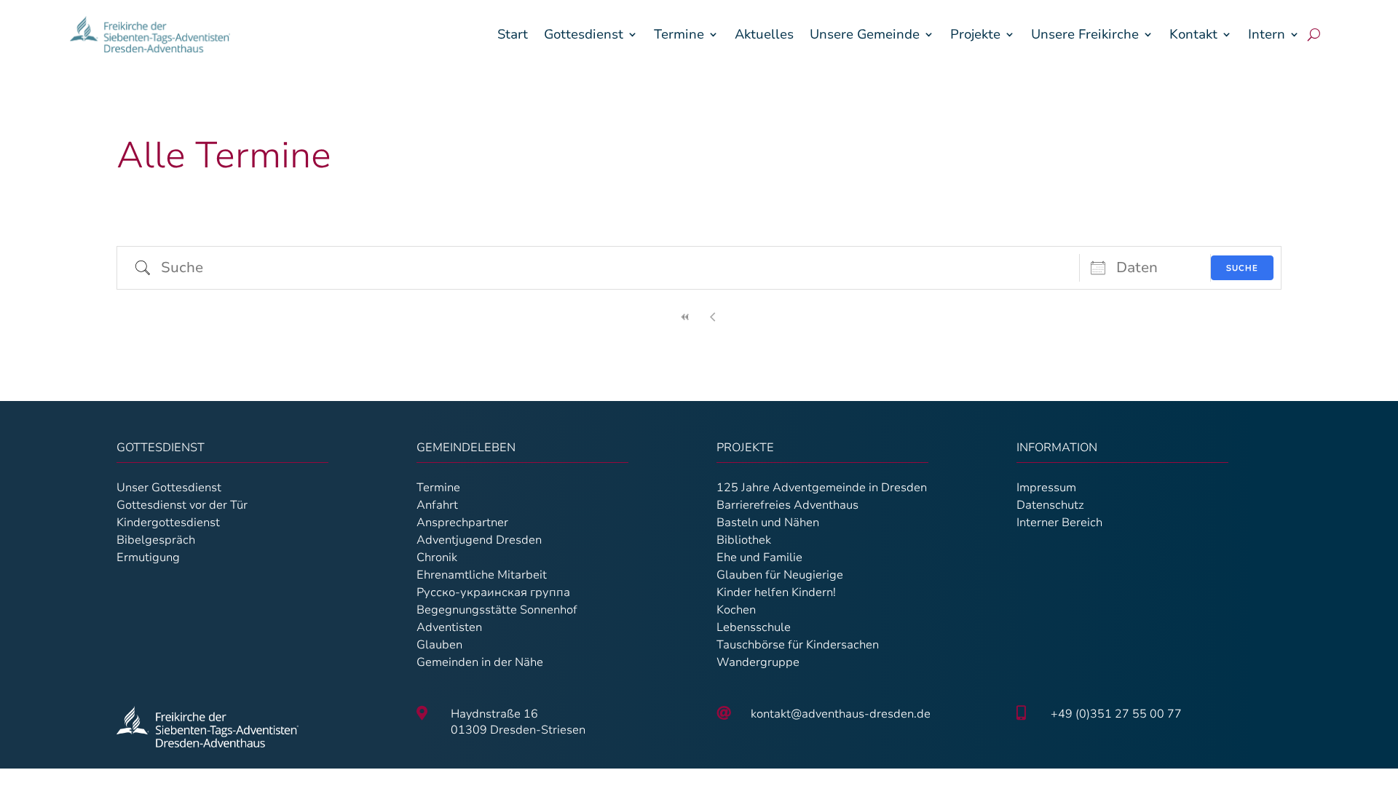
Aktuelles (764, 34)
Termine (679, 34)
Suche (1242, 268)
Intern (1266, 34)
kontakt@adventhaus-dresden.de (841, 714)
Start (512, 34)
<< (685, 317)
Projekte (975, 34)
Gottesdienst (583, 34)
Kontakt (1193, 34)
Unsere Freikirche (1085, 34)
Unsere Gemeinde (865, 34)
